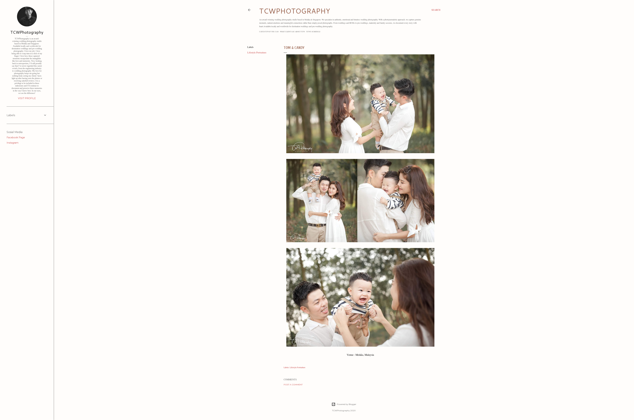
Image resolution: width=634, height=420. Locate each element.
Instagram (12, 142)
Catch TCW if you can (269, 31)
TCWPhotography (26, 32)
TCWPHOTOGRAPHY (294, 11)
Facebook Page (16, 137)
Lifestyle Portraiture (256, 52)
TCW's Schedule (313, 31)
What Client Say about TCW (292, 31)
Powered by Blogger (346, 404)
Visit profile (27, 98)
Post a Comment (293, 384)
